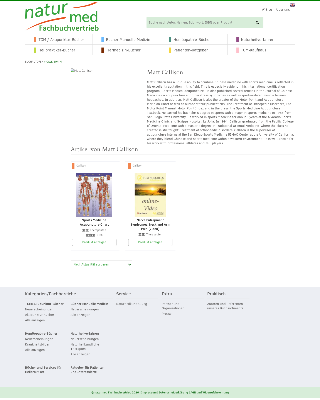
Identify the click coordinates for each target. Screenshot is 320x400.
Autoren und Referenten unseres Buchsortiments (225, 306)
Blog (268, 9)
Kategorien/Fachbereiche (50, 294)
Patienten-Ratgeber (190, 50)
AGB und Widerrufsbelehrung (209, 392)
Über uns (283, 9)
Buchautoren (34, 61)
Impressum (149, 392)
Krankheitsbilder (37, 344)
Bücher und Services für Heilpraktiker (43, 369)
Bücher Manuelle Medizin (128, 39)
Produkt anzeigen (94, 242)
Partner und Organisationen (173, 306)
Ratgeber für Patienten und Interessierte (87, 369)
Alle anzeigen (35, 320)
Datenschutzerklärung (173, 392)
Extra (167, 294)
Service (123, 294)
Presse (167, 313)
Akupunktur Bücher (39, 315)
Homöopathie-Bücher (192, 39)
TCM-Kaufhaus (253, 50)
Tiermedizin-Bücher (123, 50)
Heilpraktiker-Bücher (57, 50)
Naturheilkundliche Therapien (85, 346)
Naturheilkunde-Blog (131, 304)
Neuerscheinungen (39, 309)
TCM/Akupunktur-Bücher (44, 304)
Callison (81, 165)
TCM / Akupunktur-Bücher (61, 39)
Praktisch (216, 294)
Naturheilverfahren (257, 39)
